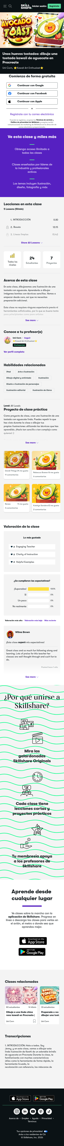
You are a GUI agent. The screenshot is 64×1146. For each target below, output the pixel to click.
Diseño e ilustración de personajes (22, 384)
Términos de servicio (44, 120)
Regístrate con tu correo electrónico (32, 114)
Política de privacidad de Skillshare (25, 122)
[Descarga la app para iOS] (20, 1098)
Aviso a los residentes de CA (32, 1134)
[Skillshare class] (21, 995)
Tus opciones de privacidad (30, 1131)
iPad (8, 372)
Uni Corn (21, 338)
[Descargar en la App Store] (32, 941)
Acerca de (13, 1118)
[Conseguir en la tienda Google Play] (32, 952)
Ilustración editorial (15, 390)
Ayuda (35, 1118)
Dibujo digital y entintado (18, 378)
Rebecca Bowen (40, 472)
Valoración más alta (13, 620)
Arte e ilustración (26, 372)
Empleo (25, 1118)
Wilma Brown (22, 632)
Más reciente (50, 620)
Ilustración (43, 378)
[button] (5, 6)
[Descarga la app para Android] (43, 1098)
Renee (8, 504)
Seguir (27, 338)
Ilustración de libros (42, 390)
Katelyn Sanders (40, 505)
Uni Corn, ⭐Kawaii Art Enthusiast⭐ (22, 68)
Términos (32, 1121)
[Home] (26, 6)
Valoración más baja (33, 620)
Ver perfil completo (14, 351)
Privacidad (47, 1118)
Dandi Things (11, 471)
